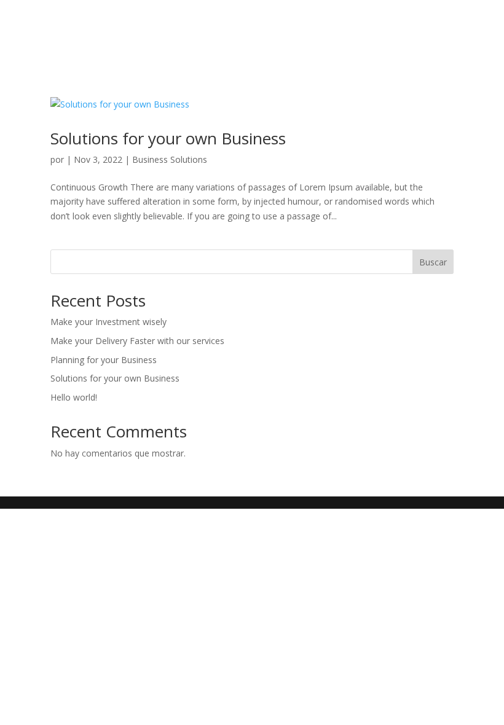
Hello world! (73, 397)
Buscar (433, 262)
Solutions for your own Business (168, 138)
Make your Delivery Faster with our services (137, 341)
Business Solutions (169, 159)
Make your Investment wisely (108, 321)
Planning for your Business (103, 360)
